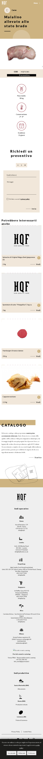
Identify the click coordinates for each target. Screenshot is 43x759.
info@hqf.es (21, 622)
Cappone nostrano (9, 397)
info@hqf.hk (21, 575)
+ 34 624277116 (21, 620)
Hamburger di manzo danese (13, 351)
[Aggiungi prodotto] (25, 165)
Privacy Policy (15, 732)
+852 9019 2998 (21, 596)
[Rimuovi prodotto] (18, 165)
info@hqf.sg (21, 598)
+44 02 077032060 (21, 550)
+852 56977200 (21, 573)
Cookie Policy (27, 732)
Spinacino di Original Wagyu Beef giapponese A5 (19, 258)
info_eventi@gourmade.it (21, 661)
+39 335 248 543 (21, 659)
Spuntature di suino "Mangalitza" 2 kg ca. (17, 305)
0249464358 (21, 641)
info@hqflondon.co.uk (21, 552)
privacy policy (25, 199)
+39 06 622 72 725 (22, 528)
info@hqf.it (21, 530)
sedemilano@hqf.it (21, 643)
